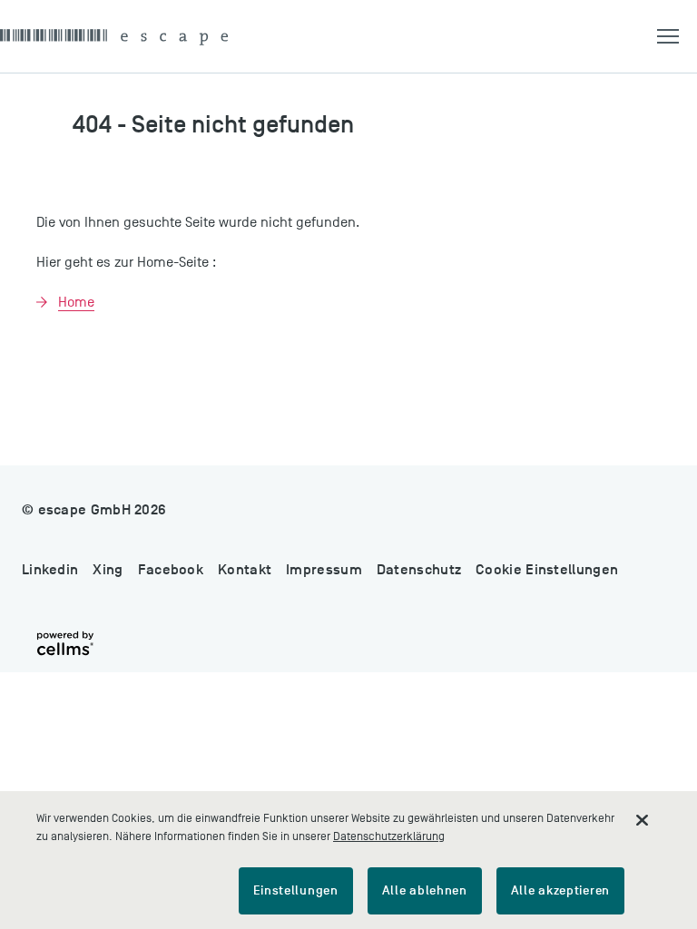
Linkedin (50, 570)
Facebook (170, 570)
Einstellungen (296, 890)
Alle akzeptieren (560, 890)
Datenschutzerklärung (389, 836)
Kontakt (244, 570)
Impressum (324, 570)
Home (76, 302)
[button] (677, 36)
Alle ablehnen (424, 890)
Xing (108, 570)
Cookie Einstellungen (547, 570)
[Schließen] (642, 820)
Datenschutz (419, 570)
